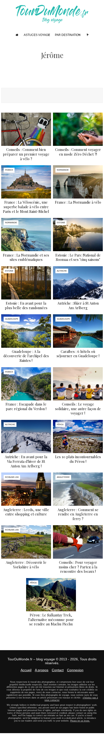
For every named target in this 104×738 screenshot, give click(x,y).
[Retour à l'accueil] (52, 21)
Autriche (62, 271)
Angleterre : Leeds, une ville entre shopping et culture (26, 512)
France (9, 170)
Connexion (75, 670)
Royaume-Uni (12, 477)
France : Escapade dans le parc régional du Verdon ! (26, 406)
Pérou (60, 424)
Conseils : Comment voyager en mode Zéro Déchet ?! (78, 152)
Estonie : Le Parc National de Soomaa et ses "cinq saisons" (78, 257)
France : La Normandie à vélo (78, 202)
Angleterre (63, 477)
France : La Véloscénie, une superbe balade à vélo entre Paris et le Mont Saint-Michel (26, 207)
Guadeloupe (11, 319)
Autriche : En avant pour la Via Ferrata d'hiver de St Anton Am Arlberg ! (26, 461)
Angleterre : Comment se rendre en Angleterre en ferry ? (78, 514)
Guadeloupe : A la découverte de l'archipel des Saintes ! (26, 356)
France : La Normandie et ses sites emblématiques (26, 257)
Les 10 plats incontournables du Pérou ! (78, 459)
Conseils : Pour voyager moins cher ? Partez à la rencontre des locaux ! (78, 567)
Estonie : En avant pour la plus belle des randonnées (26, 305)
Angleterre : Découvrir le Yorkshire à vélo (26, 564)
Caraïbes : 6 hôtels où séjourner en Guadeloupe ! (78, 353)
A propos (41, 670)
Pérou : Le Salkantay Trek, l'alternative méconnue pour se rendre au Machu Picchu (51, 619)
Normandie (63, 170)
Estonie (61, 223)
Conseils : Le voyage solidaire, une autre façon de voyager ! (78, 408)
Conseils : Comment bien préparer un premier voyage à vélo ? (26, 154)
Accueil (26, 670)
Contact (58, 670)
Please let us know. (80, 721)
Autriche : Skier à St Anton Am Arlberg (78, 305)
